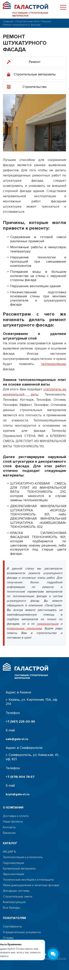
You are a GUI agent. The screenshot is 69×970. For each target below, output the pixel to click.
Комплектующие (14, 902)
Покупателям (24, 21)
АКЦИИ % (9, 852)
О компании (13, 807)
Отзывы (8, 938)
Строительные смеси (17, 896)
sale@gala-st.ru (17, 739)
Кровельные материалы (19, 868)
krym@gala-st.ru (17, 794)
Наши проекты (13, 821)
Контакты (9, 827)
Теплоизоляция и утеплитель (23, 857)
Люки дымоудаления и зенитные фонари (31, 885)
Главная (8, 21)
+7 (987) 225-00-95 (20, 722)
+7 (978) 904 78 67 (20, 777)
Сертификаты (12, 926)
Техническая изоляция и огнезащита (28, 880)
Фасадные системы (16, 891)
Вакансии (9, 833)
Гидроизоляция (13, 863)
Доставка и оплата (15, 816)
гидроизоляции (47, 624)
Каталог (10, 843)
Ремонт (46, 21)
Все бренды (11, 908)
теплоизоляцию (53, 364)
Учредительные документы (22, 932)
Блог (37, 21)
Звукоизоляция (13, 874)
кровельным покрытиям (24, 628)
